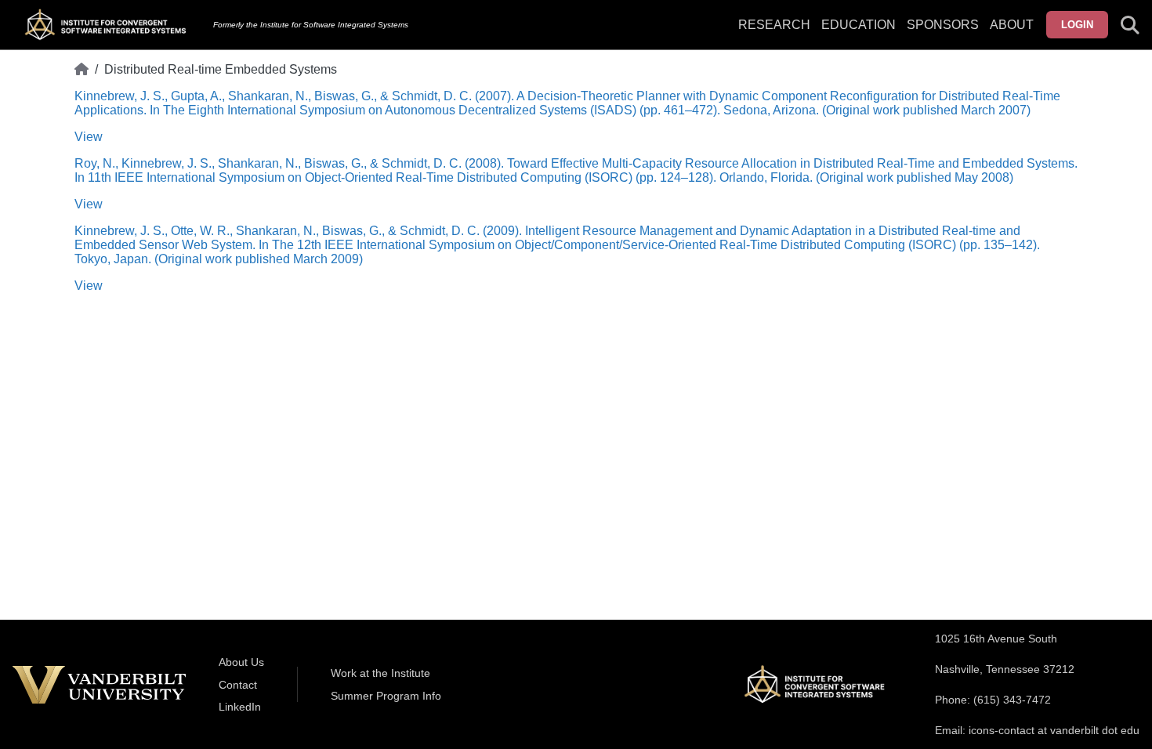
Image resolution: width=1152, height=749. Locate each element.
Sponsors (943, 24)
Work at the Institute (380, 673)
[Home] (81, 70)
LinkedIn (240, 706)
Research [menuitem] (774, 24)
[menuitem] (943, 34)
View (88, 136)
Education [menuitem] (858, 24)
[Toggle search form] (1130, 25)
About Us (241, 662)
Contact (238, 684)
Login (1077, 25)
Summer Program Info (386, 695)
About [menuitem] (1012, 24)
